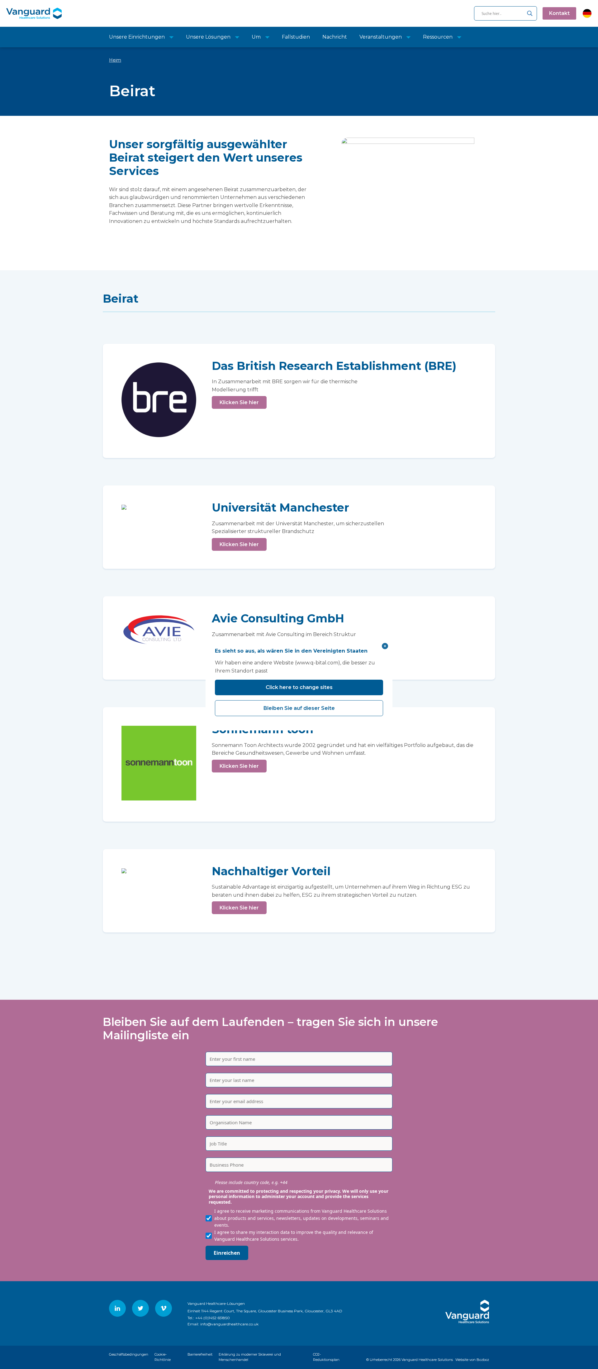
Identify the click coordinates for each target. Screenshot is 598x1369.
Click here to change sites (299, 687)
